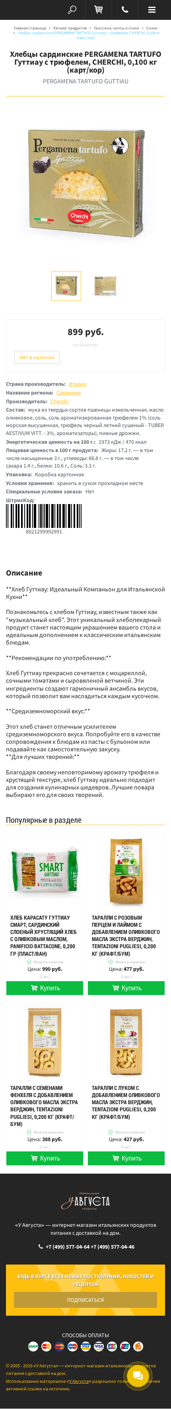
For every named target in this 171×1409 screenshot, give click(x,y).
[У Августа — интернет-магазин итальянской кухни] (19, 10)
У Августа (79, 1381)
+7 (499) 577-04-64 (67, 1246)
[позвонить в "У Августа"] (125, 10)
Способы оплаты (85, 1335)
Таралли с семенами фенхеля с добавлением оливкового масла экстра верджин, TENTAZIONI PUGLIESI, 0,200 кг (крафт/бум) (44, 1106)
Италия (77, 383)
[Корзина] (98, 10)
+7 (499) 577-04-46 (112, 1246)
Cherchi (59, 401)
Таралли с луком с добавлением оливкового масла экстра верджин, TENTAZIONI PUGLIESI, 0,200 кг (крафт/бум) (126, 1102)
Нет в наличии (36, 357)
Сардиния (68, 392)
